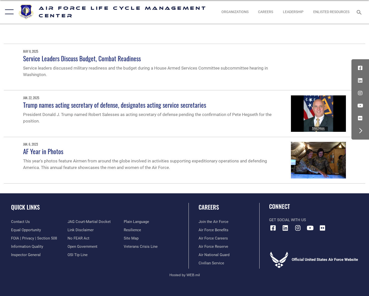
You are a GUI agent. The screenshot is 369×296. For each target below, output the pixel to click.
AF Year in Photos (43, 151)
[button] (8, 12)
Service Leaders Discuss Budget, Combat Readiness (82, 58)
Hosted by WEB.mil (184, 275)
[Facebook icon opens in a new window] (360, 68)
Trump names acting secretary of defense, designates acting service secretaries (114, 104)
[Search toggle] (359, 11)
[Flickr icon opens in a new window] (360, 118)
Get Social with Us (287, 220)
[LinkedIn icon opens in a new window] (360, 80)
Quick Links (25, 207)
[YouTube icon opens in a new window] (360, 105)
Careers (209, 207)
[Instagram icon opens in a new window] (360, 93)
